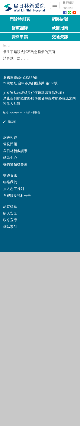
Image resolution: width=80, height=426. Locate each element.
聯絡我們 (10, 182)
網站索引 (10, 227)
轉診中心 (10, 158)
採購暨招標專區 (15, 164)
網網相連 (10, 137)
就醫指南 (60, 28)
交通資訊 (60, 37)
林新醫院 (68, 2)
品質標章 (10, 206)
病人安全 (10, 213)
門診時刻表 (20, 19)
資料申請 (20, 37)
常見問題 (10, 144)
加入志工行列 (13, 189)
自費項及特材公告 (17, 195)
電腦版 (11, 122)
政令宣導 (10, 220)
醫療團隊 (20, 28)
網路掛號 (60, 19)
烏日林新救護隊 (15, 151)
